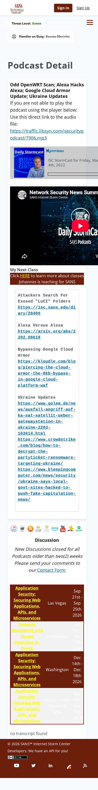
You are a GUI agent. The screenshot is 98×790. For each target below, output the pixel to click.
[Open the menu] (89, 22)
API (51, 750)
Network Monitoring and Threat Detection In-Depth (27, 636)
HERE (25, 276)
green (36, 24)
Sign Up (83, 8)
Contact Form (51, 570)
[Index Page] (16, 8)
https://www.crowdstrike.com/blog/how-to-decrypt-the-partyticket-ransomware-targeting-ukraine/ (47, 451)
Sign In (63, 8)
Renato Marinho (58, 37)
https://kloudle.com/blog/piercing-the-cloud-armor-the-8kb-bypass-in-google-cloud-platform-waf (47, 373)
